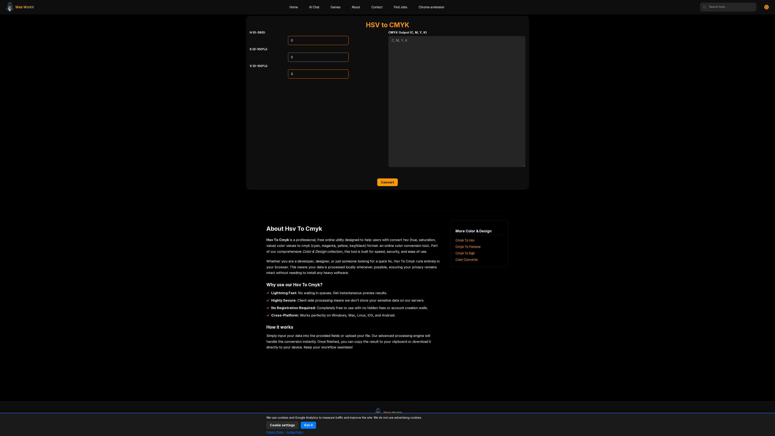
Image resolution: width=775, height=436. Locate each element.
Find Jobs (400, 7)
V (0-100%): (259, 66)
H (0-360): (257, 32)
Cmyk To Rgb (465, 253)
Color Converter (467, 260)
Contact (376, 7)
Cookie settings (282, 425)
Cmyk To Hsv (465, 240)
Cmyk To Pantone (468, 247)
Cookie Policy (294, 432)
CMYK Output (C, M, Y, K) (407, 32)
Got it (308, 425)
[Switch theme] (766, 7)
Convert (387, 182)
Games (335, 7)
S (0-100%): (259, 49)
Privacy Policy (275, 432)
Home (293, 7)
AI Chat (314, 7)
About (356, 7)
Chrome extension (431, 7)
